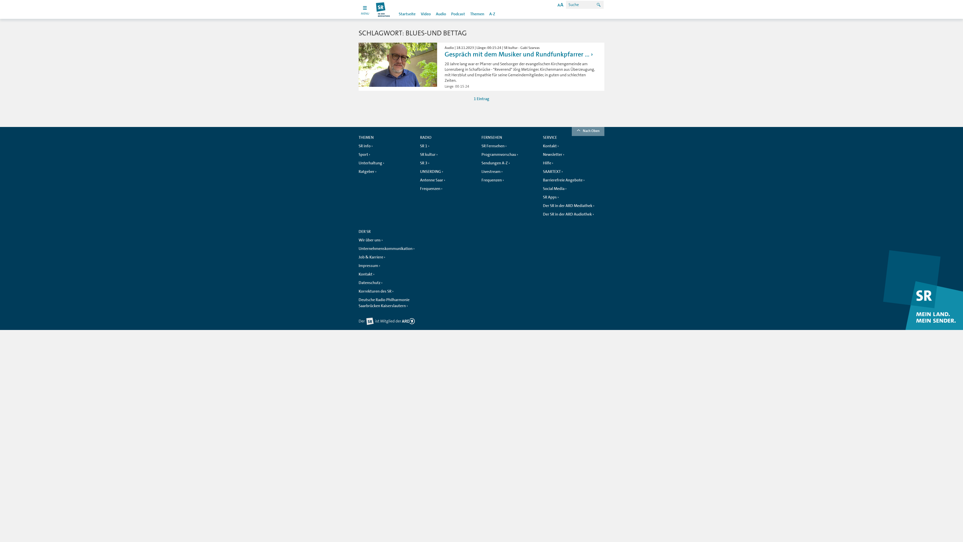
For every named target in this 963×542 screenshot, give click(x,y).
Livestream (491, 171)
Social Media (554, 188)
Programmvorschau (499, 154)
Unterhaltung (370, 163)
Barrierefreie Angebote (563, 180)
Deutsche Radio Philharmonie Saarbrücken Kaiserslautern (384, 302)
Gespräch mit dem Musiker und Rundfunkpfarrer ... (517, 54)
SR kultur (428, 154)
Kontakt (550, 146)
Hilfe (547, 163)
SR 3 (423, 163)
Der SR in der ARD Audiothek (567, 214)
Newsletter (552, 154)
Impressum (368, 265)
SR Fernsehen (493, 146)
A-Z (492, 14)
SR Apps (550, 197)
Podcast (458, 14)
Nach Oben (591, 130)
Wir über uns (370, 240)
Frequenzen (430, 188)
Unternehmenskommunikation (386, 248)
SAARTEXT (552, 171)
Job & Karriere (371, 257)
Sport (363, 154)
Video (426, 14)
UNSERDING (430, 171)
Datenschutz (369, 282)
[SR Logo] (383, 9)
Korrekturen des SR (375, 291)
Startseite (407, 14)
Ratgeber (366, 171)
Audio (441, 14)
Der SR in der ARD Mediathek (567, 205)
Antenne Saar (431, 180)
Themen (477, 14)
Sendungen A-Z (495, 163)
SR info (365, 146)
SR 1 (423, 146)
